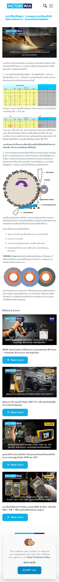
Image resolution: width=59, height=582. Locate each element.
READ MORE (30, 562)
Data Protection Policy (38, 557)
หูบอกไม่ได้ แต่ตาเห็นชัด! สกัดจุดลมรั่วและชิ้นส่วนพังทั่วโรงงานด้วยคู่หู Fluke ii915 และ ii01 (28, 456)
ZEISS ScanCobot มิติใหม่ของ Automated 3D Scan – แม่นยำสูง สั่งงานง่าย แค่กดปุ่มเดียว (29, 351)
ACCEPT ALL (29, 570)
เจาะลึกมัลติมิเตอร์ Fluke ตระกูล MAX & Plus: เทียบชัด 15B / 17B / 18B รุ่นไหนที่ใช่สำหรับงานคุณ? (29, 508)
